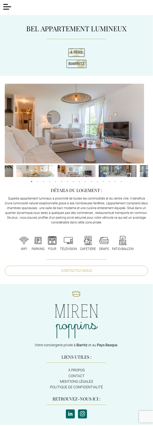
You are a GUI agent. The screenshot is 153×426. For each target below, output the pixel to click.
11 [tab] (91, 182)
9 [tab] (79, 182)
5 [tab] (55, 182)
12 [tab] (97, 182)
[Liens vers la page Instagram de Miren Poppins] (82, 413)
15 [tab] (115, 182)
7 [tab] (67, 182)
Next (151, 171)
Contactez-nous (76, 271)
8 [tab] (73, 182)
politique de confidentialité (76, 387)
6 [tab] (61, 182)
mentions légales (76, 382)
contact (76, 376)
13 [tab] (103, 182)
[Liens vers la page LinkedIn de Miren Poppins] (70, 413)
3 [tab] (44, 182)
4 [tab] (50, 182)
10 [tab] (85, 182)
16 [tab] (121, 182)
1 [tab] (32, 182)
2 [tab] (38, 182)
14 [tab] (109, 182)
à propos (76, 370)
